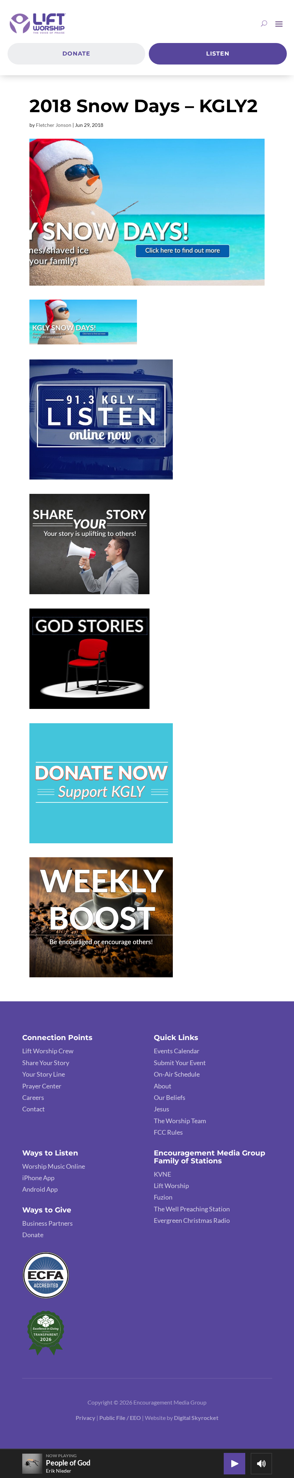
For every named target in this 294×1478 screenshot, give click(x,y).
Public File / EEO (120, 1417)
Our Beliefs (169, 1097)
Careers (33, 1097)
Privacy (85, 1417)
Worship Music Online (53, 1166)
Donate (76, 53)
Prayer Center (41, 1086)
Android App (40, 1189)
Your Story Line (43, 1074)
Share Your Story (45, 1063)
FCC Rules (168, 1132)
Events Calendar (176, 1051)
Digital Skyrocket (196, 1417)
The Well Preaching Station (192, 1209)
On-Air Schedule (177, 1074)
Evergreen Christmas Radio (192, 1220)
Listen (217, 53)
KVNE (162, 1174)
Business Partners (47, 1223)
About (162, 1086)
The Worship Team (180, 1121)
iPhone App (38, 1178)
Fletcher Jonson (53, 125)
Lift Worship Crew (48, 1051)
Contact (33, 1109)
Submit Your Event (180, 1063)
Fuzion (163, 1197)
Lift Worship (171, 1185)
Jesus (161, 1109)
